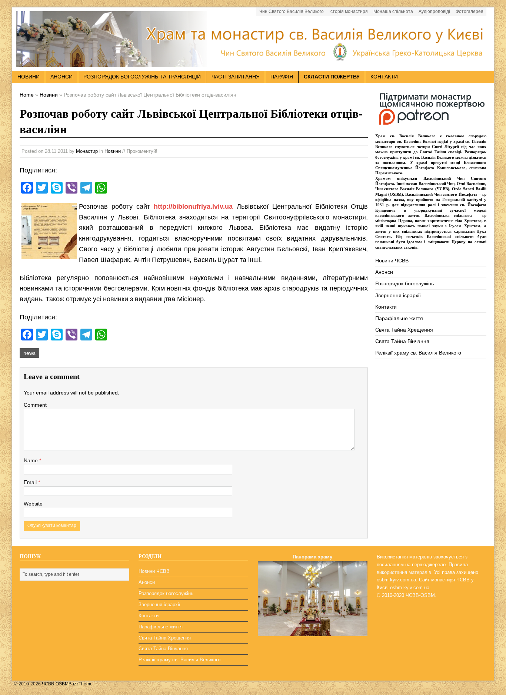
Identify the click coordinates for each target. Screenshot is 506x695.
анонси (61, 77)
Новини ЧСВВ (392, 260)
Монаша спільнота (393, 11)
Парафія (281, 77)
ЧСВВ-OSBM (420, 595)
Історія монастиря (348, 11)
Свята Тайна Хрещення (404, 330)
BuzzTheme (81, 683)
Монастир (87, 151)
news (29, 353)
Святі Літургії (445, 146)
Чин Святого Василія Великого (291, 11)
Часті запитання (236, 77)
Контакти (384, 77)
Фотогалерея (469, 11)
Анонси (384, 272)
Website (33, 504)
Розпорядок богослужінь (404, 283)
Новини (112, 151)
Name (31, 460)
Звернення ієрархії (398, 295)
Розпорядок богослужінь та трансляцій (142, 77)
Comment (35, 405)
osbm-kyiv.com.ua (396, 579)
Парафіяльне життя (399, 318)
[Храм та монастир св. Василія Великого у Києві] (253, 63)
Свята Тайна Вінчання (402, 341)
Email (31, 482)
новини (28, 77)
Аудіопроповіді (434, 11)
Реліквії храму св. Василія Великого (418, 353)
